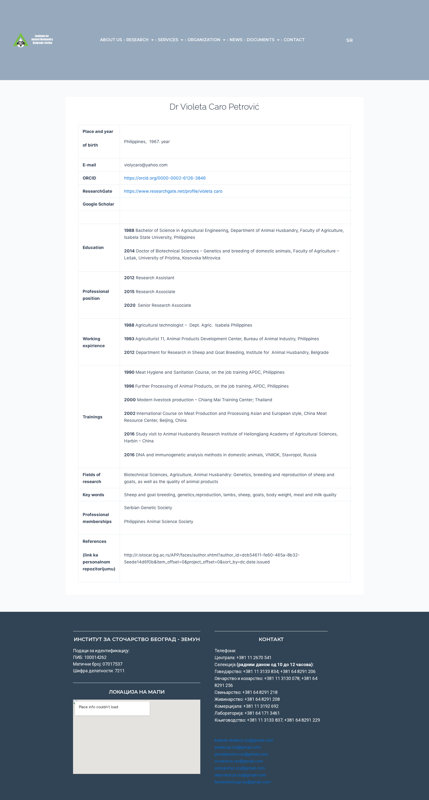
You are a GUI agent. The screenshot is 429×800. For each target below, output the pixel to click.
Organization (203, 39)
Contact (294, 39)
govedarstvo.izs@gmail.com (241, 754)
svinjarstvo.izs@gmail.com (239, 768)
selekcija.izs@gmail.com (237, 747)
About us (111, 39)
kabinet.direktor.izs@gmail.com (243, 740)
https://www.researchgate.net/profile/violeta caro (173, 191)
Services (168, 39)
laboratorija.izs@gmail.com (240, 774)
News (236, 39)
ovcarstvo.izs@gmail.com (238, 761)
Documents (261, 39)
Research (137, 39)
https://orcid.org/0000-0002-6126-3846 (165, 178)
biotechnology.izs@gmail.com (242, 781)
